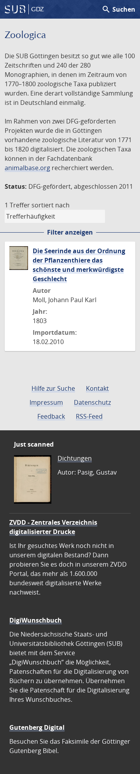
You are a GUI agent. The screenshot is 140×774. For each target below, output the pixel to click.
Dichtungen (75, 458)
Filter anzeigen (70, 232)
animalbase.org (27, 167)
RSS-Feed (89, 416)
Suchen (118, 9)
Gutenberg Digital (37, 727)
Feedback (51, 416)
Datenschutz (92, 402)
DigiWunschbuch (35, 620)
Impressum (46, 402)
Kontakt (97, 388)
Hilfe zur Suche (53, 388)
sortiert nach (51, 205)
